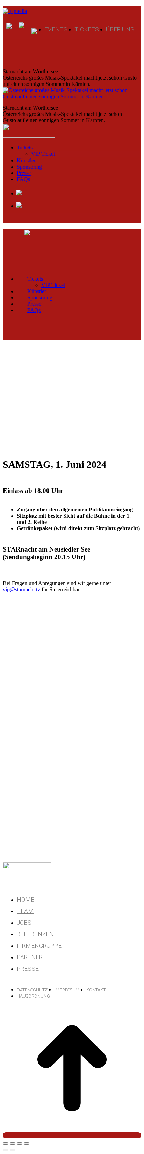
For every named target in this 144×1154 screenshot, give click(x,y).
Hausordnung (33, 996)
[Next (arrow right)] (12, 1150)
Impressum (67, 989)
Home (25, 899)
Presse (28, 968)
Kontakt (96, 989)
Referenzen (35, 934)
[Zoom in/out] (26, 1143)
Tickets (86, 29)
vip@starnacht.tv (21, 589)
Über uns (120, 29)
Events (55, 29)
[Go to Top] (72, 1135)
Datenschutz (32, 989)
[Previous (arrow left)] (5, 1150)
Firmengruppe (39, 945)
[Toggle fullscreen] (19, 1143)
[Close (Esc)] (5, 1143)
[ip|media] (18, 10)
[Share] (12, 1143)
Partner (30, 957)
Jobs (24, 922)
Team (25, 911)
